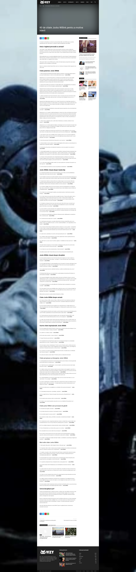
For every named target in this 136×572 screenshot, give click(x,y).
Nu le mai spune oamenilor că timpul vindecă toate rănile (82, 99)
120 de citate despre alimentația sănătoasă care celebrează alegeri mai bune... (71, 554)
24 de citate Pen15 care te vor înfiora (70, 520)
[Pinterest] (46, 38)
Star (87, 2)
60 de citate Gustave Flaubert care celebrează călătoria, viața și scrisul (90, 67)
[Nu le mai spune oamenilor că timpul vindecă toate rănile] (83, 94)
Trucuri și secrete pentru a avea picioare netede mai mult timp (87, 54)
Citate (64, 2)
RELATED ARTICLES (43, 525)
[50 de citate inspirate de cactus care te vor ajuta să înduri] (92, 83)
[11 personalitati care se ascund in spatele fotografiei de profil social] (83, 83)
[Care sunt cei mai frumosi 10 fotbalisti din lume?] (62, 564)
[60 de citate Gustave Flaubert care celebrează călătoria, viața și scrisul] (81, 68)
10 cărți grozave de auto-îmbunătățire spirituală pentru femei (92, 99)
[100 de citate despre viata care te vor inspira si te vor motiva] (58, 531)
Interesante (70, 2)
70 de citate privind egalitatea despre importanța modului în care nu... (90, 72)
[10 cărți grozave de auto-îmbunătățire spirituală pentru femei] (92, 94)
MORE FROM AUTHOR (52, 525)
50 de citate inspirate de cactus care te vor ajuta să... (92, 88)
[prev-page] (40, 540)
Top (91, 2)
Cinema (59, 2)
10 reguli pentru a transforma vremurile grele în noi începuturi (48, 521)
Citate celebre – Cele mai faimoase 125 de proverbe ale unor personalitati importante (45, 537)
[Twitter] (43, 38)
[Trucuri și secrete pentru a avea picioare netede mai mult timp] (87, 46)
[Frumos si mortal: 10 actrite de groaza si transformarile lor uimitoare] (62, 559)
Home (40, 5)
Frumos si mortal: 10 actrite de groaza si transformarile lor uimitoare (71, 559)
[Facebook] (41, 38)
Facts (77, 2)
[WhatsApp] (48, 38)
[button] (95, 2)
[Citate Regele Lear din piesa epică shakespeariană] (71, 531)
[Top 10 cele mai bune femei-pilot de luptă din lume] (81, 63)
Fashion (82, 2)
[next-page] (42, 540)
